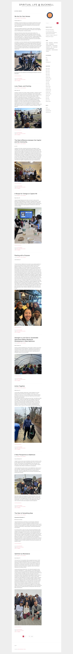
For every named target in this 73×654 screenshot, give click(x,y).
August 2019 (48, 95)
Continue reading (18, 183)
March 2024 (48, 71)
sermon (47, 60)
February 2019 (48, 101)
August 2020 (48, 80)
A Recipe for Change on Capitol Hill (26, 193)
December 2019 (48, 89)
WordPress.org (48, 112)
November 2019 (48, 90)
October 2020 (48, 77)
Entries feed (48, 109)
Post (46, 57)
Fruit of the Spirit (55, 45)
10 (29, 636)
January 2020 (48, 87)
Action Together (20, 386)
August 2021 (48, 75)
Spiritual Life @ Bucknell (36, 5)
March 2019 (48, 99)
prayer (47, 59)
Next (32, 636)
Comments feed (48, 110)
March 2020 (48, 84)
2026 (17, 79)
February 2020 (48, 86)
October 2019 (48, 92)
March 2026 (48, 68)
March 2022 (48, 74)
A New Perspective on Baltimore (25, 455)
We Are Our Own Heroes (22, 16)
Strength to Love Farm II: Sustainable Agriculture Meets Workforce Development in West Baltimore (26, 339)
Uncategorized (19, 78)
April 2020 (47, 83)
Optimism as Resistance (22, 554)
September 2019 (48, 93)
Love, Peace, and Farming (23, 86)
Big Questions (51, 42)
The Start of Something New (24, 513)
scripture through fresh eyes (50, 48)
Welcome (47, 51)
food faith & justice (21, 79)
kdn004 (24, 143)
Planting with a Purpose (22, 255)
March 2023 (48, 72)
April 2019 (47, 98)
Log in (47, 107)
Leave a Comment (17, 80)
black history (55, 42)
